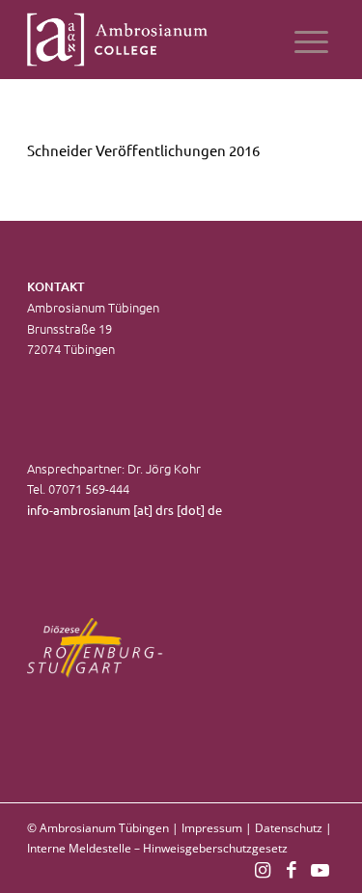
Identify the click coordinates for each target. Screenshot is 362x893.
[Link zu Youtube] (320, 868)
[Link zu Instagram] (262, 868)
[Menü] (311, 39)
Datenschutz (288, 828)
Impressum (211, 828)
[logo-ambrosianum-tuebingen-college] (150, 39)
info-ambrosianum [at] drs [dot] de (124, 509)
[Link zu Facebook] (291, 868)
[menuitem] (311, 39)
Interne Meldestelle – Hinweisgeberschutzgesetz (157, 848)
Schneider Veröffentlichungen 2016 (143, 150)
